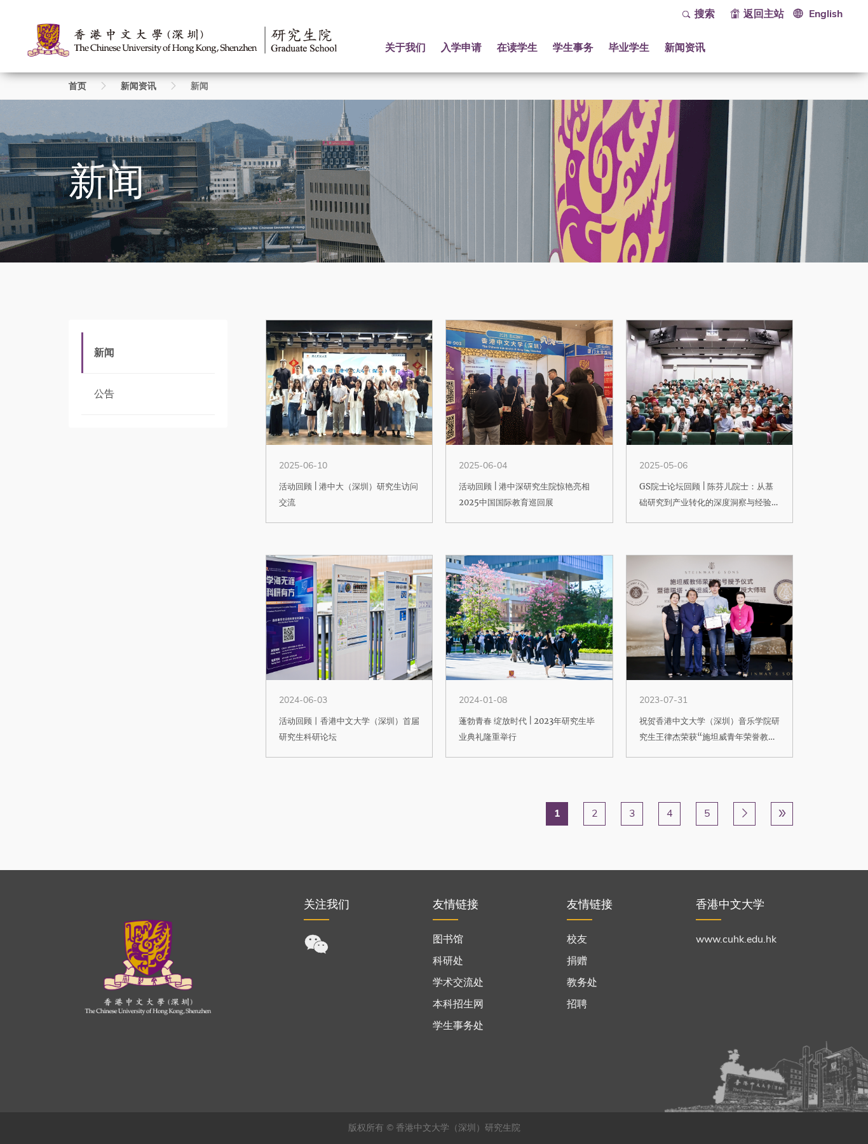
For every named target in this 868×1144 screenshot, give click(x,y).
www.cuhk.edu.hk (736, 939)
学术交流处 (458, 983)
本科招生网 (458, 1004)
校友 (577, 939)
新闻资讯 (685, 47)
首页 (77, 86)
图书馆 (448, 939)
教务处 (582, 983)
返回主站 (763, 14)
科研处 (448, 961)
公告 (104, 394)
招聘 (577, 1004)
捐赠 (577, 961)
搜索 (705, 14)
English (826, 14)
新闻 (104, 353)
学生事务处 (458, 1026)
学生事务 (573, 47)
